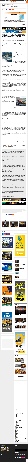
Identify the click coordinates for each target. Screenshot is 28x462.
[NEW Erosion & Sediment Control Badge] (14, 33)
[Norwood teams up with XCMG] (17, 273)
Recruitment (17, 417)
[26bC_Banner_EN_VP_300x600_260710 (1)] (20, 255)
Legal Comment (17, 412)
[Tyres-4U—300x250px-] (7, 305)
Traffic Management (17, 440)
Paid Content (16, 433)
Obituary (16, 432)
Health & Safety (17, 406)
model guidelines (8, 145)
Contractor (2, 5)
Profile (16, 416)
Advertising (2, 456)
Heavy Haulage (17, 407)
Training (16, 423)
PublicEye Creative (20, 461)
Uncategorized (16, 441)
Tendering (16, 439)
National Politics (16, 431)
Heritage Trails (17, 409)
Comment (17, 403)
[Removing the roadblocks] (23, 326)
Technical (17, 421)
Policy (15, 435)
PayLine (16, 434)
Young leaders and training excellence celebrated (22, 261)
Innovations (17, 411)
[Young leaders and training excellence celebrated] (17, 261)
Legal (15, 429)
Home (1, 454)
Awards (16, 400)
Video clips (17, 424)
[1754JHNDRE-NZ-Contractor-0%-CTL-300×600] (20, 352)
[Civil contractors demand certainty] (17, 265)
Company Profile (17, 404)
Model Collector (16, 430)
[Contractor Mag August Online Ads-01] (7, 294)
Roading (4, 5)
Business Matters (17, 401)
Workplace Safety (17, 425)
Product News (16, 437)
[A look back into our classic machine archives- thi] (18, 360)
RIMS (16, 418)
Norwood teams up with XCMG (22, 272)
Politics (16, 436)
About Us (2, 455)
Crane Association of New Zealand (18, 427)
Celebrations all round (21, 227)
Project (15, 438)
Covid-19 (16, 426)
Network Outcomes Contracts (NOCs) (19, 413)
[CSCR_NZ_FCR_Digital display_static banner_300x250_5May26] (7, 259)
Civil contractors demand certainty (13, 227)
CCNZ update (17, 402)
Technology (17, 422)
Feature (16, 428)
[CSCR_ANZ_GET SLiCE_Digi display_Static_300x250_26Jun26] (7, 283)
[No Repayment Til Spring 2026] (14, 204)
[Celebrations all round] (17, 269)
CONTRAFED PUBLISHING (6, 0)
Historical (17, 410)
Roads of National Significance (19, 420)
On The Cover (17, 415)
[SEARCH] (25, 232)
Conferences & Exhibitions (18, 405)
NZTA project (17, 414)
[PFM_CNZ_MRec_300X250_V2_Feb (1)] (7, 271)
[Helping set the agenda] (17, 277)
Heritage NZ (17, 408)
